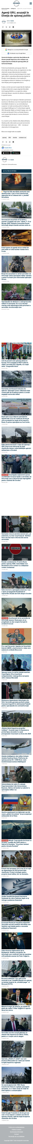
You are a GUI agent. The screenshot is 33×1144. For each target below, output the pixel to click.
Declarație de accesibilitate (16, 1136)
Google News (8, 147)
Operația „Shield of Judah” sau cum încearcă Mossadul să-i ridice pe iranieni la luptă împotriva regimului (16, 1060)
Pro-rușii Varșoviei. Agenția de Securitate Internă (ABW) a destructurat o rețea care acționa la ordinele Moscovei (16, 648)
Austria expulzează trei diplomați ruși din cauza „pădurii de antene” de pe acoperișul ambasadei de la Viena (16, 814)
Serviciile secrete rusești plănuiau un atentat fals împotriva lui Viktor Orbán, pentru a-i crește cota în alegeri (15, 1034)
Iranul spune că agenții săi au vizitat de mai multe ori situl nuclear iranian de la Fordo (15, 249)
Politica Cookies (16, 1129)
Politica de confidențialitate (16, 1127)
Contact (16, 1134)
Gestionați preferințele (16, 1132)
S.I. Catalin (11, 20)
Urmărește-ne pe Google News (18, 53)
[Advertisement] (16, 326)
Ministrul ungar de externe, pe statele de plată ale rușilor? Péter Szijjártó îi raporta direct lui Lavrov (16, 1008)
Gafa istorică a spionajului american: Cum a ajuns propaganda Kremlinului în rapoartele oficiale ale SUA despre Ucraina (16, 591)
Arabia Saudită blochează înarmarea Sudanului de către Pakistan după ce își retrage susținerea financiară (15, 898)
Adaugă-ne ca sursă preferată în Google (18, 49)
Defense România (5, 8)
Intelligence (13, 8)
